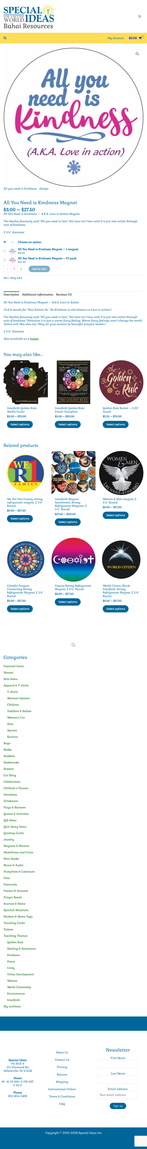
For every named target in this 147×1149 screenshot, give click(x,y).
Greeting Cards (14, 833)
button (34, 339)
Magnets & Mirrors (16, 846)
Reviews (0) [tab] (64, 294)
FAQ (62, 1104)
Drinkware (11, 801)
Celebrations (12, 782)
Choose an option (29, 242)
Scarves (12, 737)
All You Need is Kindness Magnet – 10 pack (47, 258)
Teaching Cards (14, 923)
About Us (62, 1052)
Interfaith (13, 1000)
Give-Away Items (15, 827)
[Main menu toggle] (139, 16)
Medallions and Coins (18, 852)
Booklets (9, 756)
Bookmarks (11, 762)
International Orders (62, 1089)
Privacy (62, 1067)
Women (12, 981)
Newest (8, 672)
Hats (10, 724)
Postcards (10, 884)
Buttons (9, 769)
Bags (7, 743)
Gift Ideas (10, 820)
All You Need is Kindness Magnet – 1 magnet (48, 249)
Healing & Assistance (21, 949)
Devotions (10, 794)
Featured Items (14, 666)
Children (13, 705)
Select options (20, 424)
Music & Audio (13, 865)
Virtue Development (20, 974)
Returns (62, 1074)
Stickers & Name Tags (18, 916)
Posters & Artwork (16, 891)
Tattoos (8, 929)
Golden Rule (15, 942)
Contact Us (62, 1060)
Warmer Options (18, 698)
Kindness (13, 955)
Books (8, 749)
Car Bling (10, 775)
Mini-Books (11, 859)
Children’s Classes (16, 788)
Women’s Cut (16, 717)
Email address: (118, 1089)
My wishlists (12, 1006)
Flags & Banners (15, 807)
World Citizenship (19, 987)
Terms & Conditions (62, 1096)
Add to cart (39, 269)
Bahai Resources (28, 26)
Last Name (118, 1073)
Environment (16, 993)
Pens (7, 878)
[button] (5, 38)
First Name (118, 1058)
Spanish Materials (16, 910)
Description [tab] (11, 294)
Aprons (12, 730)
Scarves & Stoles (14, 904)
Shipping (62, 1082)
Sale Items (11, 679)
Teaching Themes (15, 936)
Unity (11, 968)
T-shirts (12, 692)
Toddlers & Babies (19, 711)
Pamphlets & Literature (19, 871)
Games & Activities (16, 814)
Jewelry (9, 839)
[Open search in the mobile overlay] (73, 645)
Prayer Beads (13, 897)
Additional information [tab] (37, 294)
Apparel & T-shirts (16, 685)
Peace (11, 961)
